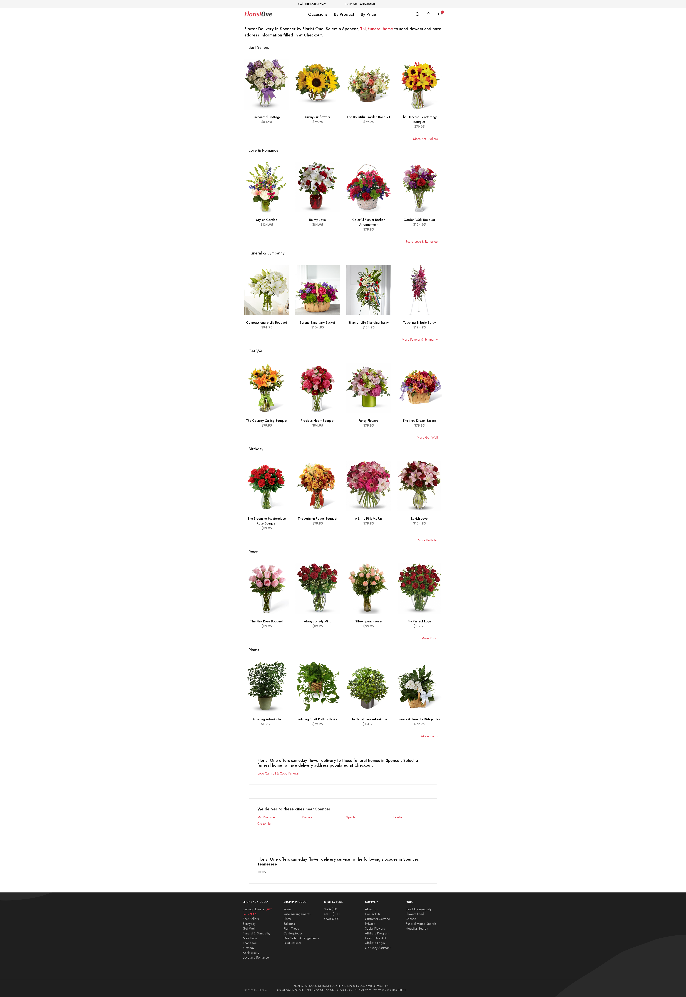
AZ (306, 986)
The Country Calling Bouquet (266, 420)
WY (389, 990)
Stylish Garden (266, 219)
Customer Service (377, 919)
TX (358, 990)
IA (342, 986)
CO (315, 986)
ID (345, 986)
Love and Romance (256, 957)
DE (328, 986)
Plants (288, 919)
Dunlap (307, 817)
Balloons (289, 923)
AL (298, 986)
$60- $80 (330, 909)
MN (382, 986)
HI (339, 986)
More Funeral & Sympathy (420, 339)
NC (288, 990)
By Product (344, 14)
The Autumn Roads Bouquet (317, 518)
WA (375, 990)
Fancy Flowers (368, 420)
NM (309, 990)
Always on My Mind (317, 621)
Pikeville (396, 817)
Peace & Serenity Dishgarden (419, 719)
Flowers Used (415, 914)
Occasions (317, 14)
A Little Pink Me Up (368, 518)
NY (317, 990)
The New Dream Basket (419, 420)
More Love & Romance (422, 241)
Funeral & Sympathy (256, 933)
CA (311, 986)
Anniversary (251, 952)
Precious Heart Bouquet (318, 420)
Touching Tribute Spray (419, 322)
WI (379, 990)
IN (350, 986)
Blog (394, 990)
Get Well (249, 928)
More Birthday (428, 540)
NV (313, 990)
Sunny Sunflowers (317, 117)
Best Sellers (251, 919)
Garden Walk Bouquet (419, 219)
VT (371, 990)
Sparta (351, 817)
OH (322, 990)
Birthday (248, 948)
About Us (371, 909)
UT (362, 990)
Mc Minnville (266, 817)
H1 (404, 990)
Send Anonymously (418, 909)
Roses (287, 909)
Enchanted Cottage (267, 117)
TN (363, 29)
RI (343, 990)
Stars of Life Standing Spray (368, 322)
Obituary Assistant (378, 948)
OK (332, 990)
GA (335, 986)
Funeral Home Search (421, 923)
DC (324, 986)
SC (346, 990)
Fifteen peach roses (368, 621)
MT (283, 990)
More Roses (429, 638)
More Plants (429, 736)
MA (365, 986)
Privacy (370, 923)
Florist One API (375, 938)
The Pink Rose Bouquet (266, 621)
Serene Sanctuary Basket (317, 322)
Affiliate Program (377, 933)
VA (366, 990)
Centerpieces (293, 933)
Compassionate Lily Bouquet (266, 322)
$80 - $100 (332, 914)
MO (387, 986)
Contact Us (372, 914)
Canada (411, 919)
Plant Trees (291, 928)
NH (301, 990)
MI (378, 986)
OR (336, 990)
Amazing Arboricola (267, 719)
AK (295, 986)
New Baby (250, 938)
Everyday (249, 923)
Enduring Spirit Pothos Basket (318, 719)
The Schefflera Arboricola (368, 719)
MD (370, 986)
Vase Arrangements (297, 914)
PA (340, 990)
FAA (327, 990)
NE (296, 990)
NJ (305, 990)
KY (357, 986)
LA (361, 986)
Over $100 (331, 919)
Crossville (264, 823)
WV (384, 990)
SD (350, 990)
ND (292, 990)
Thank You (250, 943)
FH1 (400, 990)
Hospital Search (417, 928)
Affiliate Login (375, 943)
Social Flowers (375, 928)
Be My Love (317, 219)
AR (302, 986)
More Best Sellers (425, 139)
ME (374, 986)
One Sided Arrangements (301, 938)
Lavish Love (419, 518)
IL (348, 986)
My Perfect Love (419, 621)
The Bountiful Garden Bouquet (368, 117)
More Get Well (427, 437)
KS (354, 986)
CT (319, 986)
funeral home (380, 29)
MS (279, 990)
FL (331, 986)
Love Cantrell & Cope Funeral (278, 773)
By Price (368, 14)
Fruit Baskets (292, 943)
